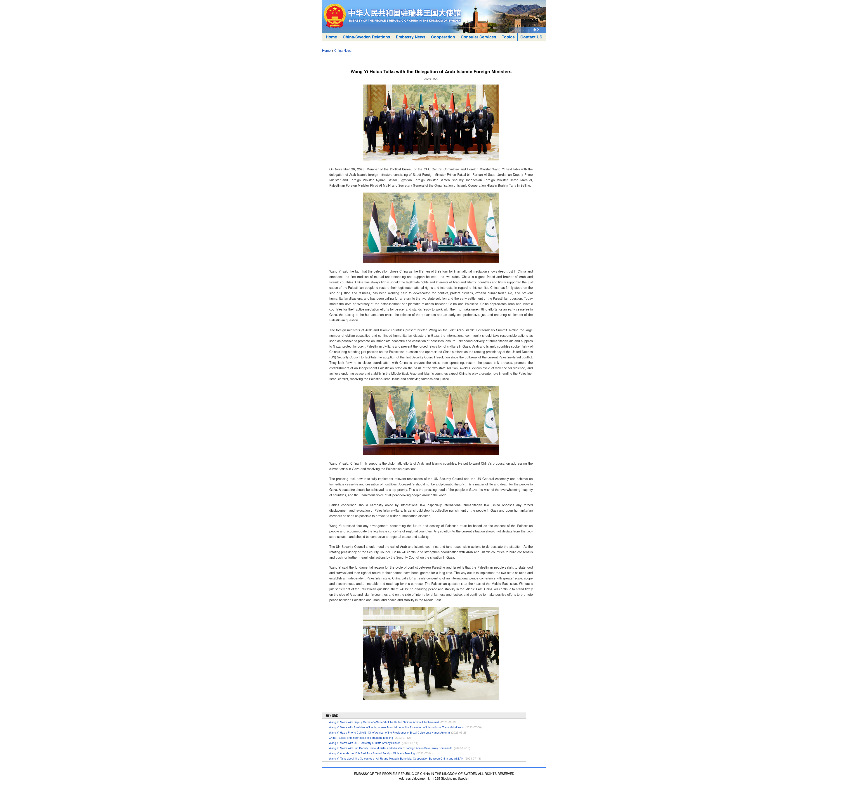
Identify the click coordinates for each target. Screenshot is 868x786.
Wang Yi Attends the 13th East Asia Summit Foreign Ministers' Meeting (372, 753)
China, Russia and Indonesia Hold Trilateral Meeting (361, 737)
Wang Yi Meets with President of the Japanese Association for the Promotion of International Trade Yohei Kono (396, 727)
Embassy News (410, 37)
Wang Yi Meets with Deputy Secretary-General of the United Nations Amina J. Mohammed (384, 722)
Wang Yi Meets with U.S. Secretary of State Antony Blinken (365, 743)
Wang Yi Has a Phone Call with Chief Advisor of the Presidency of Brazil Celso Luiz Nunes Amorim (389, 732)
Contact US (531, 37)
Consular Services (478, 37)
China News (342, 50)
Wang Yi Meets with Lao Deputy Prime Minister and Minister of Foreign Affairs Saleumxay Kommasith (391, 748)
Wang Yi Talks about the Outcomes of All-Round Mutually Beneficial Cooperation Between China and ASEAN (396, 758)
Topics (508, 37)
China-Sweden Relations (366, 37)
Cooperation (443, 37)
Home (331, 37)
